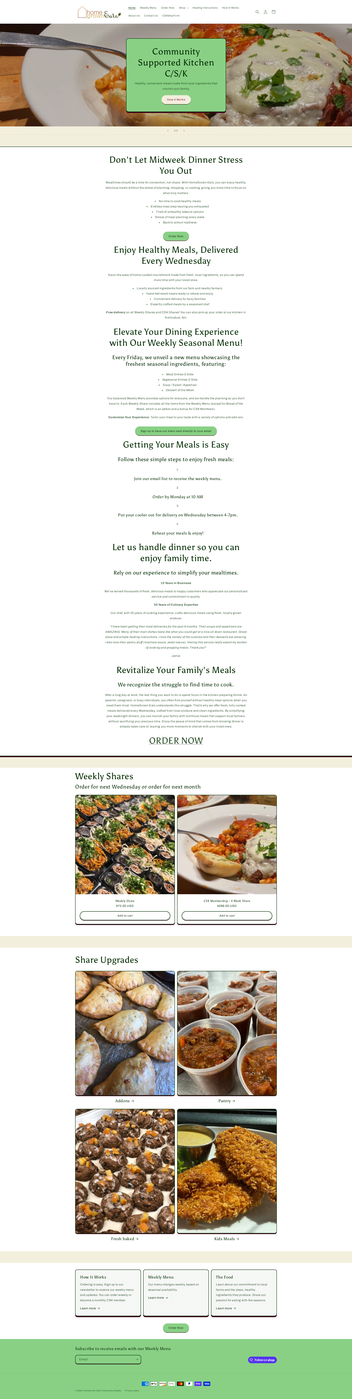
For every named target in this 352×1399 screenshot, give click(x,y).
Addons (122, 1101)
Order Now (176, 236)
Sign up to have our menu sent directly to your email (176, 431)
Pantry (224, 1101)
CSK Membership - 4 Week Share (227, 901)
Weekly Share (125, 901)
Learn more (88, 1308)
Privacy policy (132, 1390)
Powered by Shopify (111, 1390)
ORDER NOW (176, 740)
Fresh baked (122, 1238)
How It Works (176, 99)
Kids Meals (224, 1238)
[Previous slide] (168, 131)
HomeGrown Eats (92, 1390)
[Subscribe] (137, 1359)
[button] (183, 8)
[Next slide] (184, 131)
